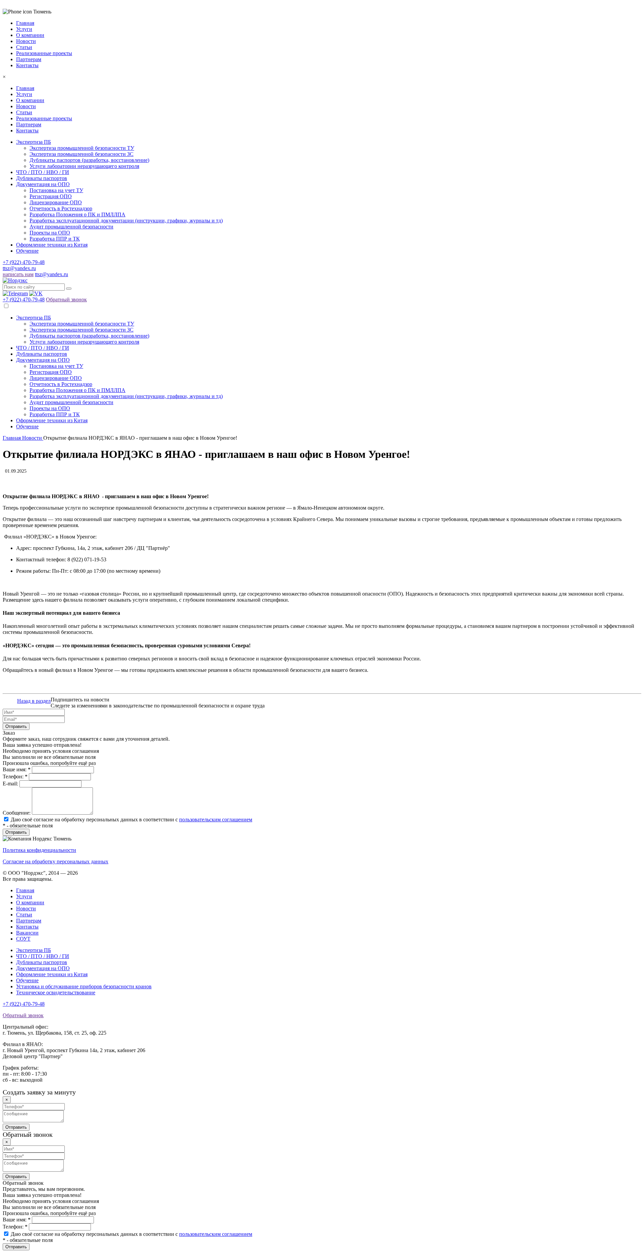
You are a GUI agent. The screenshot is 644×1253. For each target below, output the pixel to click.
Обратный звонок (66, 299)
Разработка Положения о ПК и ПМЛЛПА (77, 214)
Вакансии (27, 933)
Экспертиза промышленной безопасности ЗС (81, 154)
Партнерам (28, 124)
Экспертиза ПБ (33, 142)
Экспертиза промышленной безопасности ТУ (82, 148)
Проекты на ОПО (50, 232)
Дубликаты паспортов (41, 178)
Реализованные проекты (44, 118)
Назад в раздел (34, 701)
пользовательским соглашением (215, 819)
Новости (26, 106)
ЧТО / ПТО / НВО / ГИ (42, 172)
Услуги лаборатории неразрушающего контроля (84, 166)
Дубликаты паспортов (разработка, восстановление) (89, 160)
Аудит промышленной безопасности (71, 226)
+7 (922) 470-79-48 (24, 262)
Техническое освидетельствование (55, 992)
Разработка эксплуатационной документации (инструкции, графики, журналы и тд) (126, 220)
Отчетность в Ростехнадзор (61, 208)
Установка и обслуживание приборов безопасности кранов (84, 986)
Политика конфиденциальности (39, 850)
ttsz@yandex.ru (19, 268)
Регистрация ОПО (51, 196)
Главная (25, 88)
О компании (30, 100)
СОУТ (23, 939)
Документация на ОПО (43, 184)
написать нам (18, 274)
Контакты (27, 130)
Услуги (24, 94)
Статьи (24, 112)
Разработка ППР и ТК (55, 239)
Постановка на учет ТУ (56, 190)
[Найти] (68, 289)
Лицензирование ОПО (56, 202)
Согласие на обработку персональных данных (55, 861)
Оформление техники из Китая (52, 245)
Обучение (27, 251)
